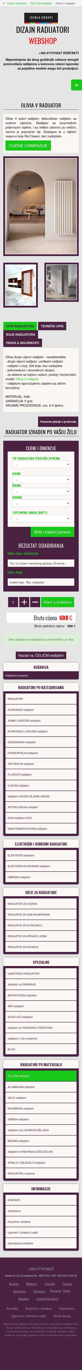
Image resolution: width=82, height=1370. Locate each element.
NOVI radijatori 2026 (20, 818)
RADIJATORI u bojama (21, 1173)
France (67, 1283)
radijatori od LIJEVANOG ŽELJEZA (28, 1130)
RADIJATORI (15, 699)
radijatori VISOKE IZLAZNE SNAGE (29, 796)
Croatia (50, 1283)
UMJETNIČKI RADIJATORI (23, 973)
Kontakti (12, 1308)
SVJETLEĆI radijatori (20, 1017)
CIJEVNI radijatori (18, 785)
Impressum (14, 1211)
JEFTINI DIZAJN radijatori (23, 807)
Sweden (23, 1298)
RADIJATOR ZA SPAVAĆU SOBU (27, 936)
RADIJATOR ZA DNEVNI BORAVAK (29, 914)
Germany (19, 1291)
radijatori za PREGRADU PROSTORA (30, 1027)
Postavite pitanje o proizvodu (58, 422)
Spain (66, 1291)
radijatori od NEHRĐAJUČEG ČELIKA (30, 1151)
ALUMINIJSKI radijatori (21, 1087)
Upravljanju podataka (20, 1243)
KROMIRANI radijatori (21, 1108)
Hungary (39, 1291)
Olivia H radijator (27, 379)
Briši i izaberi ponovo (52, 532)
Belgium (31, 1283)
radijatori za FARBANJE (22, 984)
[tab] (20, 326)
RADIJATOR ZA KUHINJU (23, 947)
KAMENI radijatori (18, 1119)
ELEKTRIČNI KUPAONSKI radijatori (29, 866)
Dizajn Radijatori (17, 3)
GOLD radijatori (17, 1097)
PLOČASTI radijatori (20, 774)
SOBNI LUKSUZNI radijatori (24, 720)
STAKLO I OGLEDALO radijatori (26, 1162)
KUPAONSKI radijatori (21, 710)
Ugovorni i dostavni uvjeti (23, 1232)
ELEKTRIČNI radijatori (21, 855)
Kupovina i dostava (19, 1221)
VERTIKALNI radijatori (21, 763)
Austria (14, 1283)
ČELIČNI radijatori (41, 3)
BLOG (11, 1049)
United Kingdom (48, 1298)
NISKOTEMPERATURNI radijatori (27, 828)
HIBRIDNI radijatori (19, 877)
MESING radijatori (18, 1141)
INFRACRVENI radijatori (22, 995)
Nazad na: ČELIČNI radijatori (41, 655)
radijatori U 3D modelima (22, 1038)
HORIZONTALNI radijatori (23, 753)
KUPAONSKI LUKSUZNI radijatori (28, 731)
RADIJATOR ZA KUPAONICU (25, 925)
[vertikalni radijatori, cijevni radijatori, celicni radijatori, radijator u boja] (41, 205)
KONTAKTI (14, 1200)
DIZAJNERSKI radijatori (22, 742)
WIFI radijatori (16, 1006)
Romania (55, 1291)
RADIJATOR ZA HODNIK (22, 903)
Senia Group (62, 1316)
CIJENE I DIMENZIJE (28, 145)
